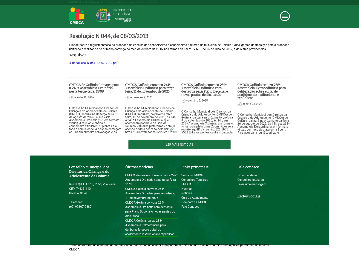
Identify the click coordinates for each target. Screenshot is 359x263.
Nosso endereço (248, 175)
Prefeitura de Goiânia (113, 15)
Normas (186, 188)
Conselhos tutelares (250, 180)
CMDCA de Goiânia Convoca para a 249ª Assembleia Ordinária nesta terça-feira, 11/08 (151, 179)
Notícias (186, 193)
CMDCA (76, 15)
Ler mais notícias (179, 144)
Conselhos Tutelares (194, 180)
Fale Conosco (190, 206)
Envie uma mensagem (251, 184)
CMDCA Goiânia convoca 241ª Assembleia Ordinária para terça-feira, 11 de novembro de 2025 (150, 193)
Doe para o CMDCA (194, 202)
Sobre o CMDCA (192, 175)
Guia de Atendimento (194, 197)
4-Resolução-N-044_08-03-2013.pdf (93, 63)
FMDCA (186, 184)
